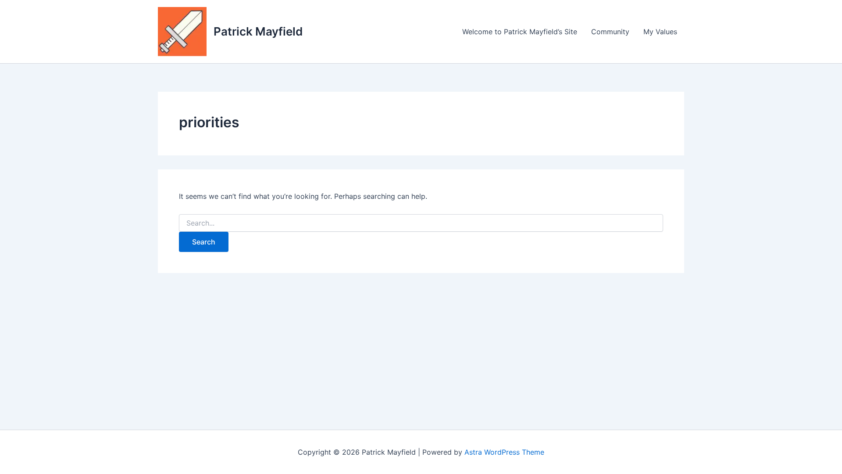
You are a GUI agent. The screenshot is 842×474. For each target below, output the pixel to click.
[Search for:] (421, 223)
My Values (660, 31)
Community (610, 31)
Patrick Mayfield (258, 31)
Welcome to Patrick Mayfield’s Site (519, 31)
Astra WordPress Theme (504, 452)
